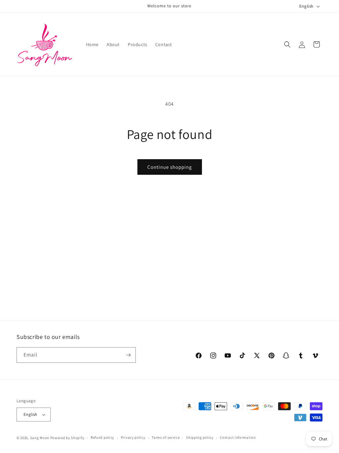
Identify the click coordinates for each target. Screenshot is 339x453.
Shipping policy (200, 437)
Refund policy (102, 437)
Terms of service (165, 437)
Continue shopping (169, 167)
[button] (287, 44)
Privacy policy (133, 437)
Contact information (238, 437)
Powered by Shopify (67, 437)
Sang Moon (39, 437)
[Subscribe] (128, 355)
